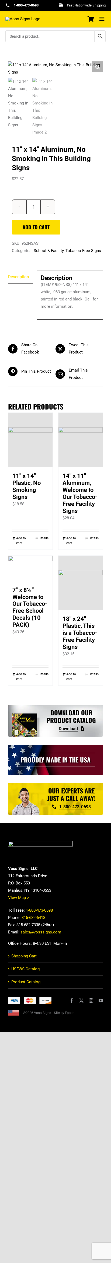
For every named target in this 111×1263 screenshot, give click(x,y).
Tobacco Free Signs (83, 250)
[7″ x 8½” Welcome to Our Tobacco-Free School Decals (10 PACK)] (30, 568)
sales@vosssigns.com (40, 932)
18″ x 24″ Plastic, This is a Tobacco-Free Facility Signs (80, 632)
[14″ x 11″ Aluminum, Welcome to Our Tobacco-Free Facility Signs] (80, 440)
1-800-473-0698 (39, 910)
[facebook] (72, 1000)
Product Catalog (25, 981)
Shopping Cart (24, 956)
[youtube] (101, 1000)
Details (43, 538)
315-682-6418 (33, 917)
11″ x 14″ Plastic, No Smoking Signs (26, 486)
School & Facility (49, 250)
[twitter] (81, 1000)
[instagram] (91, 1000)
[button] (97, 66)
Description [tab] (18, 276)
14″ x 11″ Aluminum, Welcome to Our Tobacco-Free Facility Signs (80, 493)
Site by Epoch (64, 1013)
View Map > (18, 897)
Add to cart (36, 226)
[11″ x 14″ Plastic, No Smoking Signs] (30, 440)
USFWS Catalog (25, 969)
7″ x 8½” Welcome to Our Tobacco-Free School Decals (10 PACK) (29, 607)
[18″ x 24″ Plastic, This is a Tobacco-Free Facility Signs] (80, 583)
